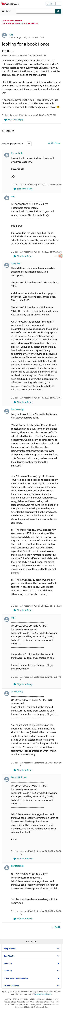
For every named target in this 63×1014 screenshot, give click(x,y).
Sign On (50, 4)
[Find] (58, 11)
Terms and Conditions (42, 994)
